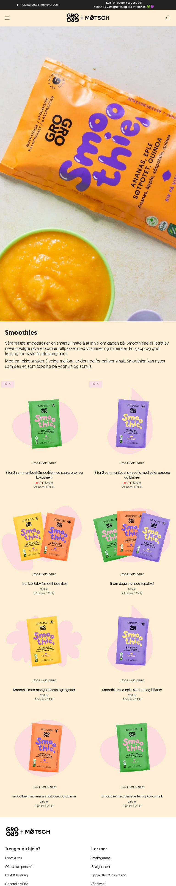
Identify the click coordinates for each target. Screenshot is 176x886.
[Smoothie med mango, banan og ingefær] (44, 641)
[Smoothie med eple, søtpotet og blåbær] (132, 641)
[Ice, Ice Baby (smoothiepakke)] (44, 535)
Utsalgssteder (100, 866)
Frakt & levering (16, 875)
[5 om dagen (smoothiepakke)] (132, 535)
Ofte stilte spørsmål (19, 866)
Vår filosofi (98, 884)
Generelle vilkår (16, 884)
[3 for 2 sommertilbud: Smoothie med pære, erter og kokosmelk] (44, 424)
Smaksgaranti (100, 858)
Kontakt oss (13, 858)
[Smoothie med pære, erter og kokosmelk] (132, 748)
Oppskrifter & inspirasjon (108, 875)
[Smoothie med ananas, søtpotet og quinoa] (44, 748)
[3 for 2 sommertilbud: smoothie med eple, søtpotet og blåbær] (132, 424)
